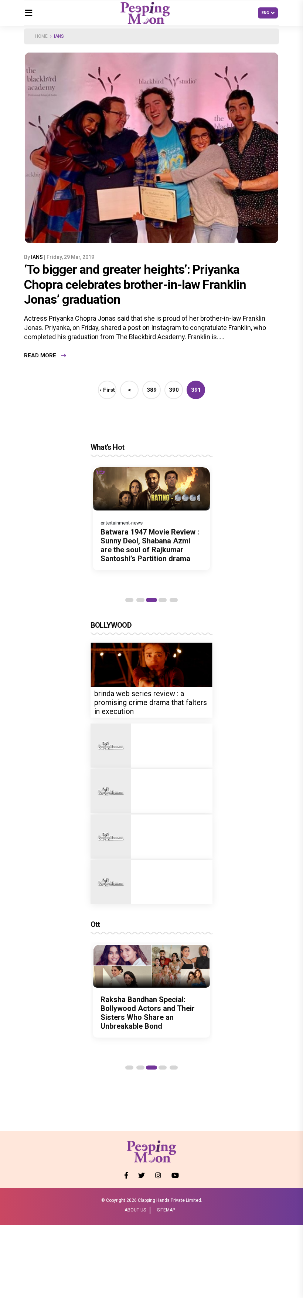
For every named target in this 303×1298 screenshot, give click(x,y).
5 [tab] (173, 600)
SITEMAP (166, 1210)
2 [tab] (140, 600)
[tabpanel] (151, 518)
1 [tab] (129, 600)
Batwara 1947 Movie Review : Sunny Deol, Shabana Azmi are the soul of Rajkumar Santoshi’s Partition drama (150, 545)
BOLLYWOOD (111, 625)
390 (174, 390)
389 (152, 390)
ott (95, 924)
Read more (40, 355)
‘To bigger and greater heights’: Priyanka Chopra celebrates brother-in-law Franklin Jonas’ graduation (135, 284)
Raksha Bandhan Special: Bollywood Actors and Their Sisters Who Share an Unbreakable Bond (148, 1013)
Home (41, 36)
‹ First (107, 390)
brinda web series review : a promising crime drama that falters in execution (150, 702)
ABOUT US (135, 1210)
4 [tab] (162, 600)
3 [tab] (151, 600)
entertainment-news (122, 523)
